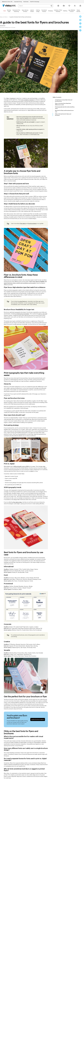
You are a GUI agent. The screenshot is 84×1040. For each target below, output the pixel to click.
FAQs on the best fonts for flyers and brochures (63, 114)
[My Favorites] (69, 5)
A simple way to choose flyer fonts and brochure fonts (63, 100)
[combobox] (34, 6)
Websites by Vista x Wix (7, 1)
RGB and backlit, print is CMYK (21, 466)
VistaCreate (25, 1)
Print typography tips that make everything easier (64, 107)
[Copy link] (80, 30)
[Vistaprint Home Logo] (9, 6)
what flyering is (23, 301)
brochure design (32, 223)
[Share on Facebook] (80, 17)
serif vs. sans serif (42, 313)
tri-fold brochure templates (22, 313)
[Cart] (80, 5)
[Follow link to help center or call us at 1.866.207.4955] (58, 5)
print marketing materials (27, 99)
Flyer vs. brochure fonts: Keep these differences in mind (63, 104)
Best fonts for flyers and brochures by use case (64, 111)
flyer (8, 98)
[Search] (51, 5)
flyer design (23, 223)
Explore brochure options (37, 719)
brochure (12, 98)
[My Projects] (63, 5)
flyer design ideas (17, 502)
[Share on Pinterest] (80, 20)
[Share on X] (80, 23)
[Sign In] (74, 5)
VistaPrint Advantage (34, 1)
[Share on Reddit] (80, 27)
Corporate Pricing (18, 1)
